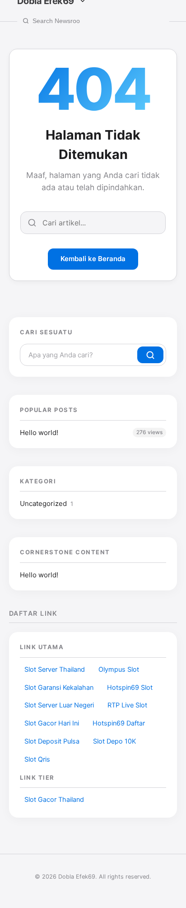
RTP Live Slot (127, 705)
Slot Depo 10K (114, 741)
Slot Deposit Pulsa (51, 741)
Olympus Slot (118, 669)
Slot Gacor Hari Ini (51, 723)
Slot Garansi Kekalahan (58, 687)
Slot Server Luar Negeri (59, 705)
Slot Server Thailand (54, 669)
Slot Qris (37, 759)
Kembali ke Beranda (93, 258)
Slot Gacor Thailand (54, 800)
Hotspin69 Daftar (119, 723)
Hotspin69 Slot (130, 687)
